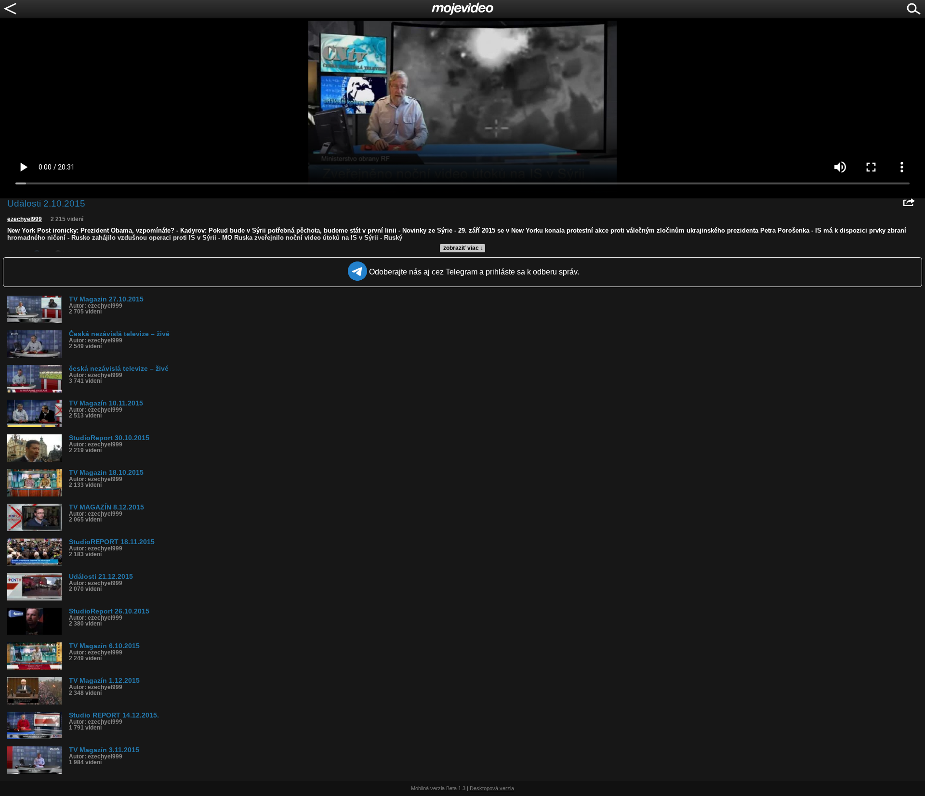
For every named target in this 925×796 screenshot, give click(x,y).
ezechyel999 (24, 219)
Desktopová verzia (492, 788)
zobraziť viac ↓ (463, 248)
